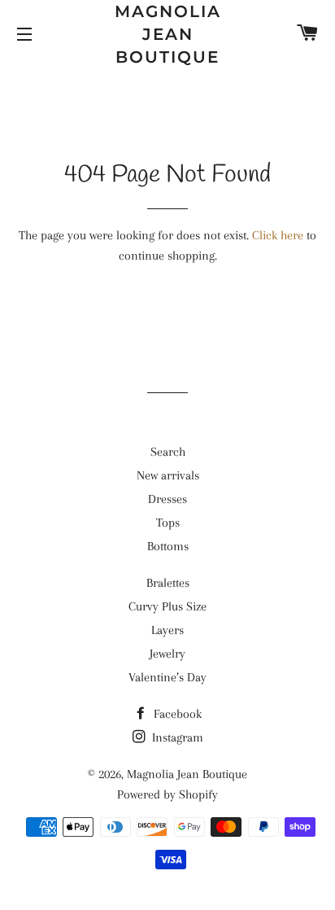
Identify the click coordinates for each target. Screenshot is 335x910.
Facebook (176, 714)
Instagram (176, 737)
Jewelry (167, 653)
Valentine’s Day (167, 677)
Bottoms (168, 546)
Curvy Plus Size (167, 606)
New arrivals (168, 475)
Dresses (167, 499)
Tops (168, 522)
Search (167, 451)
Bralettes (167, 582)
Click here (277, 235)
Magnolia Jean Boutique (168, 34)
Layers (167, 630)
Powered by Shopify (167, 794)
